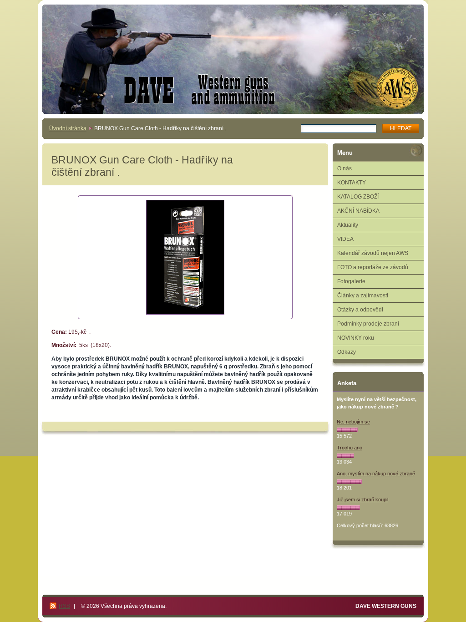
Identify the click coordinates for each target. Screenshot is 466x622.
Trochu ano (349, 447)
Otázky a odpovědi (360, 309)
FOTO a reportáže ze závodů (372, 267)
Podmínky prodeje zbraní (368, 324)
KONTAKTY (351, 182)
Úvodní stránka (67, 128)
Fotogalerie (351, 281)
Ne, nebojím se (353, 421)
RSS (64, 606)
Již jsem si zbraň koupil (362, 499)
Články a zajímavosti (362, 295)
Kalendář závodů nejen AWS (372, 253)
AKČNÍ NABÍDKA (358, 211)
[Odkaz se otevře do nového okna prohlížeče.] (185, 257)
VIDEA (345, 239)
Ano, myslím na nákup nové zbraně (376, 473)
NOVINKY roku (355, 338)
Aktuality (347, 225)
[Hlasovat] (347, 430)
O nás (344, 168)
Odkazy (346, 352)
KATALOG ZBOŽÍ (358, 197)
